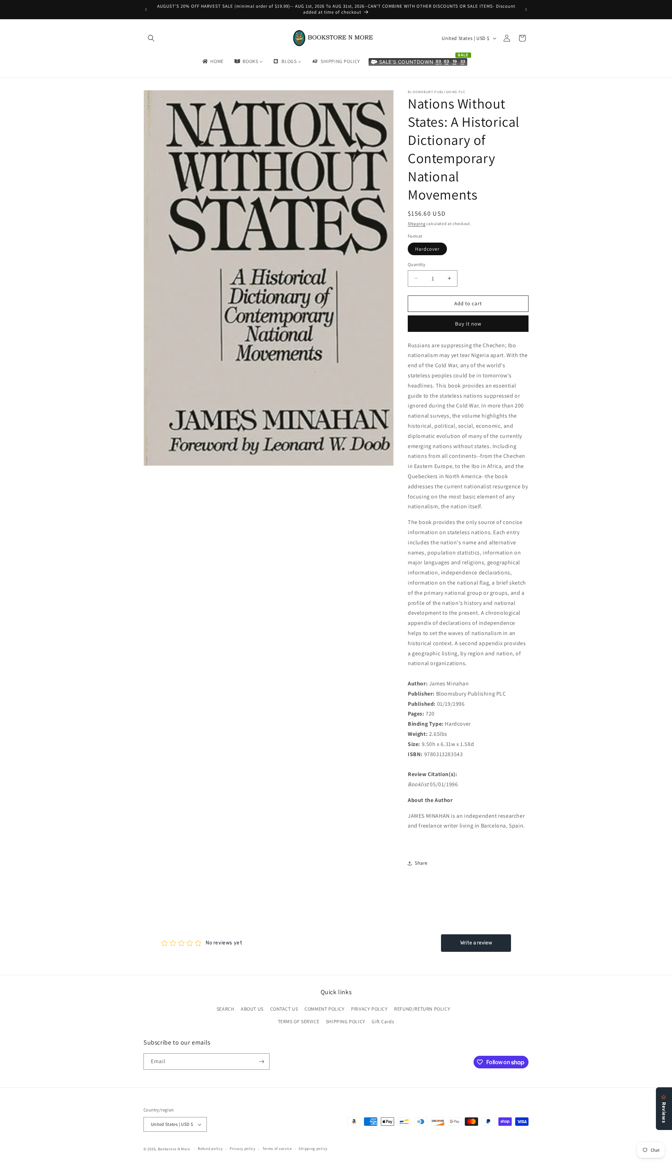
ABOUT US (252, 1009)
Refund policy (210, 1148)
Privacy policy (242, 1148)
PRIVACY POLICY (369, 1009)
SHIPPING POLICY (345, 1021)
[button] (151, 38)
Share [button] (421, 863)
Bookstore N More (174, 1148)
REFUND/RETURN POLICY (422, 1009)
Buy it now (468, 323)
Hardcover (427, 249)
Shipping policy (313, 1148)
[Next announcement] (526, 9)
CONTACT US (284, 1009)
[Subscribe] (261, 1061)
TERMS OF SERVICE (299, 1021)
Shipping (417, 223)
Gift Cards (383, 1021)
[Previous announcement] (146, 9)
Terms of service (277, 1148)
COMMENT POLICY (324, 1009)
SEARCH (225, 1009)
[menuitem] (212, 61)
